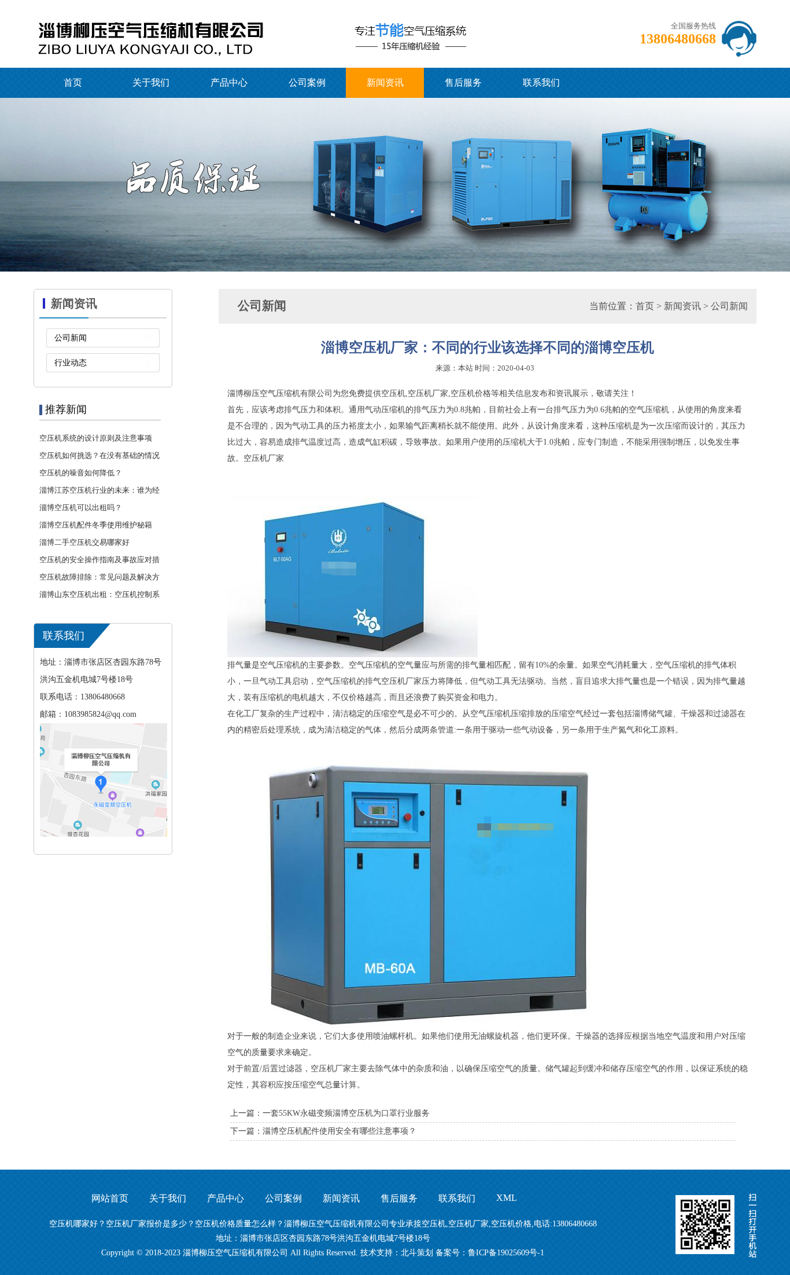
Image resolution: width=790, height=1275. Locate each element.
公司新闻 (70, 338)
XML (506, 1198)
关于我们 (150, 82)
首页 (73, 82)
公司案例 (307, 82)
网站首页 (109, 1198)
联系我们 (541, 82)
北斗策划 (417, 1252)
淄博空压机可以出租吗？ (80, 507)
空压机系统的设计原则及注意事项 (95, 438)
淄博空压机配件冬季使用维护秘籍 (95, 525)
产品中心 (229, 82)
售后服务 (463, 82)
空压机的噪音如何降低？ (80, 472)
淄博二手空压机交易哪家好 (84, 542)
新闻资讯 (385, 82)
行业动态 (70, 362)
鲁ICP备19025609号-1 (506, 1252)
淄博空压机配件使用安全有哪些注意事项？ (339, 1131)
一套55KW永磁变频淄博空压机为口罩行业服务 (346, 1113)
